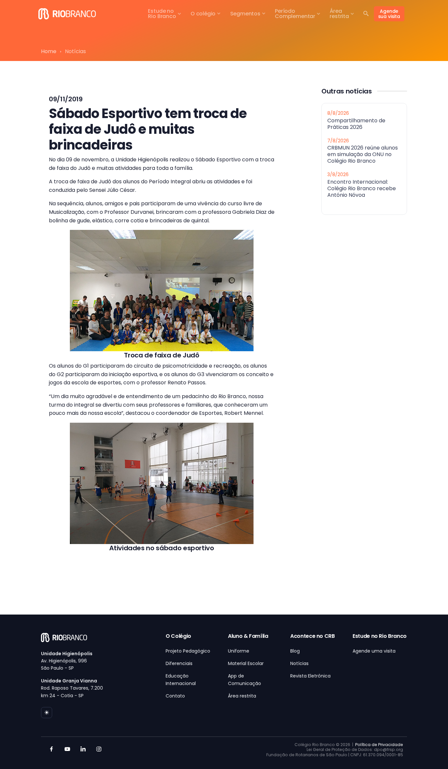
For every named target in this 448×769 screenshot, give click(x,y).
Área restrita (242, 696)
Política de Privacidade (379, 744)
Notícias (299, 663)
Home (48, 51)
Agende (389, 14)
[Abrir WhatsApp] (431, 752)
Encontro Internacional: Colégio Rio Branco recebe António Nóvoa (361, 188)
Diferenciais (179, 663)
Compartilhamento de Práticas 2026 (356, 123)
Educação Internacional (181, 679)
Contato (175, 696)
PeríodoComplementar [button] (295, 13)
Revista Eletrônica (310, 676)
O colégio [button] (203, 13)
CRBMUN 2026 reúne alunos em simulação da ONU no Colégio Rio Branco (362, 154)
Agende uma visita (374, 651)
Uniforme (238, 651)
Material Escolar (246, 663)
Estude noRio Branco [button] (162, 13)
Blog (295, 651)
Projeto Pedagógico (188, 651)
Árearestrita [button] (339, 13)
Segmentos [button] (245, 13)
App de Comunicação (244, 679)
